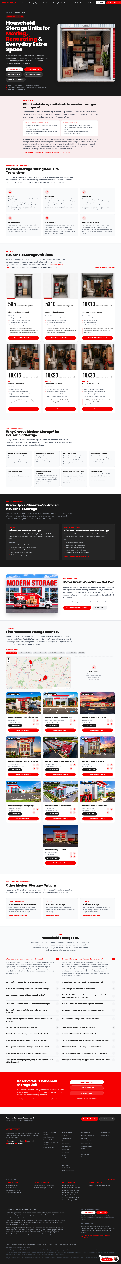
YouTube (20, 1143)
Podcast (83, 1157)
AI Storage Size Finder (87, 1135)
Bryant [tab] (81, 653)
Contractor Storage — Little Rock (44, 1188)
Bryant (64, 1155)
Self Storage (9, 12)
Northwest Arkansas (68, 1171)
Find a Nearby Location (33, 74)
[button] (46, 677)
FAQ (76, 3)
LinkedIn (11, 1143)
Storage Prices (85, 1132)
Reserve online (104, 1135)
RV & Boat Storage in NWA (69, 1200)
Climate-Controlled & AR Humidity (100, 1185)
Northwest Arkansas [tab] (57, 653)
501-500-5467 (53, 725)
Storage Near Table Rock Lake (71, 1188)
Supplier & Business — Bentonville (44, 1185)
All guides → (111, 1179)
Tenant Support (15, 69)
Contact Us (91, 3)
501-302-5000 (90, 770)
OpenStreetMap (61, 688)
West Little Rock (67, 1132)
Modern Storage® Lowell (55, 850)
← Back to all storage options (87, 1098)
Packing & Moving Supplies (86, 1147)
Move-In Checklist (86, 1141)
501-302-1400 (16, 814)
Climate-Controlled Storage (49, 1133)
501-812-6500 (16, 725)
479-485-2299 (53, 858)
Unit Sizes (46, 3)
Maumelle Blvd (66, 1147)
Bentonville (65, 1144)
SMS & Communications (61, 1244)
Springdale (65, 1149)
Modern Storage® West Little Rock (23, 717)
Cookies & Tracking (48, 1244)
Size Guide (84, 1138)
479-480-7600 (90, 814)
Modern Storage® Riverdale (94, 717)
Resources (67, 3)
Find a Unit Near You (85, 1082)
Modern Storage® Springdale (94, 805)
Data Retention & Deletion (34, 1244)
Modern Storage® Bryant (93, 761)
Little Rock (65, 1135)
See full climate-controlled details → (76, 557)
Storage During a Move (13, 1190)
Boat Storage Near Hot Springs (71, 1197)
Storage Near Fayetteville (13, 1192)
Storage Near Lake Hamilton (70, 1190)
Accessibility (73, 1244)
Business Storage (48, 1147)
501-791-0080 (53, 770)
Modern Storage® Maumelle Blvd (59, 761)
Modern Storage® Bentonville (58, 805)
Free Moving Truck (86, 1144)
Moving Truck (57, 3)
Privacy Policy (22, 1244)
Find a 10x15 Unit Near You (22, 409)
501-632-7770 (90, 725)
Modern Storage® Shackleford (58, 717)
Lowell (64, 1158)
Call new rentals (105, 1132)
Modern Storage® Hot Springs (21, 805)
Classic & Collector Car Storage (50, 1143)
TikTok (21, 1141)
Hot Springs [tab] (72, 653)
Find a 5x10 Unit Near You (59, 338)
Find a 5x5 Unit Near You (22, 338)
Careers (82, 3)
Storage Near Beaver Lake (69, 1185)
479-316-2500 (53, 814)
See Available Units (22, 730)
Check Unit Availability (15, 80)
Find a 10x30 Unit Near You (96, 409)
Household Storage (49, 1137)
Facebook (30, 1141)
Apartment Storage (12, 1185)
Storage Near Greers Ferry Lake (71, 1195)
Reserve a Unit (13, 74)
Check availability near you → (105, 268)
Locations (22, 3)
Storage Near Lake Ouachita (70, 1192)
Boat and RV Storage (49, 1140)
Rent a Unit (103, 1212)
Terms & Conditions (11, 1244)
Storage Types (34, 3)
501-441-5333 (16, 770)
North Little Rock (67, 1138)
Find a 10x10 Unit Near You (96, 338)
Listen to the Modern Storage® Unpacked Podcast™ (97, 1236)
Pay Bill (101, 3)
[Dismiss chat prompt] (100, 1256)
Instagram (11, 1141)
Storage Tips (85, 1154)
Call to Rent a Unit (34, 69)
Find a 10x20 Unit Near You (59, 409)
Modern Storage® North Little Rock (23, 761)
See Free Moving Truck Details (76, 608)
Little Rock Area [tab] (25, 653)
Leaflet (55, 688)
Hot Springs (65, 1152)
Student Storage (11, 1188)
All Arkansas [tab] (11, 653)
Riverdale (65, 1141)
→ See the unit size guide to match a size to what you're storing (46, 152)
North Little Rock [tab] (40, 653)
